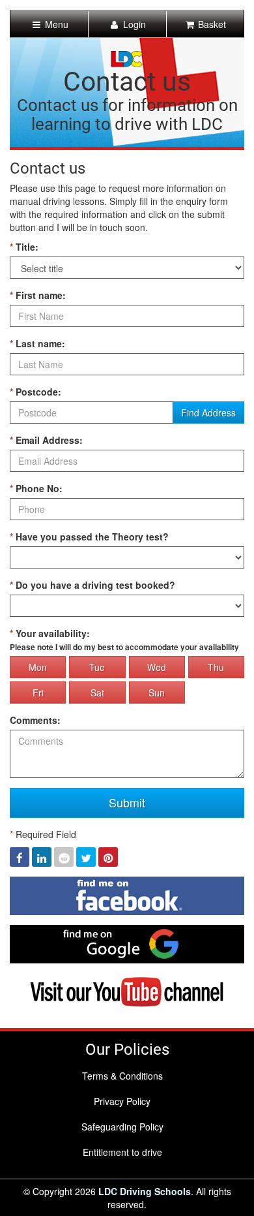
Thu (216, 667)
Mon (38, 667)
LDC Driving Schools (144, 1191)
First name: (38, 295)
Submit (127, 802)
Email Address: (46, 439)
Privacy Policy (122, 1101)
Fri (38, 692)
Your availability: (124, 640)
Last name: (37, 343)
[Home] (127, 57)
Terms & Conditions (122, 1075)
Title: (24, 246)
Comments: (35, 719)
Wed (156, 667)
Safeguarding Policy (122, 1126)
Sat (97, 692)
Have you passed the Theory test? (89, 536)
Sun (156, 692)
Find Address (208, 412)
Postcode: (35, 391)
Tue (97, 667)
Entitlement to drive (122, 1152)
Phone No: (36, 488)
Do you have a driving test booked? (92, 584)
